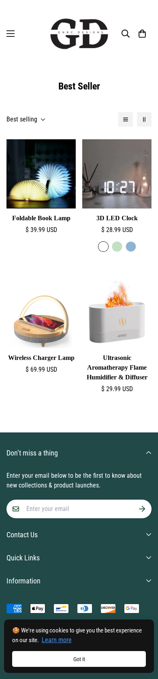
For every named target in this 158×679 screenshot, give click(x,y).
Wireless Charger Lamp (41, 357)
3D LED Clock (117, 218)
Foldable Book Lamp (41, 218)
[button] (142, 33)
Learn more (57, 640)
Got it (79, 659)
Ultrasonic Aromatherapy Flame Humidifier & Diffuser (117, 367)
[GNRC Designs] (79, 34)
